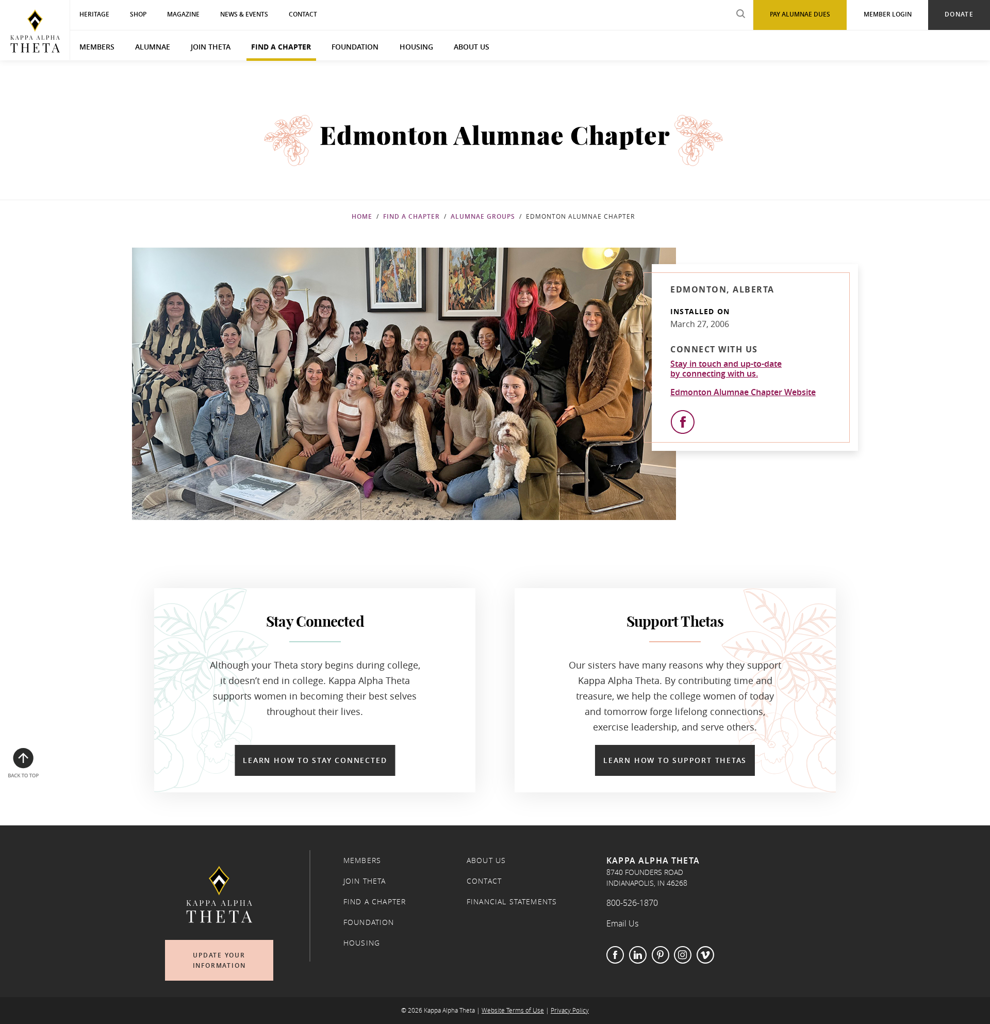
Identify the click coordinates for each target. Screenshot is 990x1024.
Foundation (355, 47)
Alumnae (152, 47)
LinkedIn (638, 955)
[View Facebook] (682, 422)
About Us (471, 47)
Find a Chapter (281, 47)
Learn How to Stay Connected (315, 760)
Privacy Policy (570, 1010)
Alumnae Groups (483, 216)
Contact (484, 881)
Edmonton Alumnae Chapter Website (743, 392)
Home (362, 216)
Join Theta (210, 47)
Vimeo (705, 955)
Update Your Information (219, 960)
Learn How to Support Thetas (675, 760)
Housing (416, 47)
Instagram (682, 955)
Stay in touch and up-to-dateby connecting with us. (726, 369)
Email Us (622, 923)
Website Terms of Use (513, 1010)
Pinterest (660, 955)
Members (96, 47)
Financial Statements (512, 901)
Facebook (615, 955)
